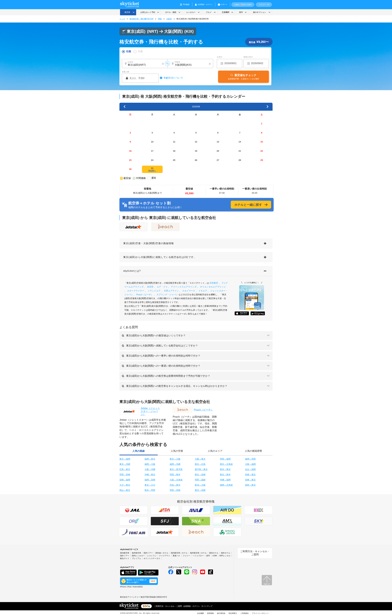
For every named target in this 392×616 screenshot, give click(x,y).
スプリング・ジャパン (167, 294)
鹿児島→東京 (201, 469)
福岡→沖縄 (175, 464)
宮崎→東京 (250, 480)
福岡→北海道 (226, 485)
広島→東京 (124, 469)
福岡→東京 (150, 459)
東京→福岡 (124, 459)
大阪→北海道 (176, 480)
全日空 (150, 286)
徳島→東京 (250, 485)
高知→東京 (175, 485)
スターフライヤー (135, 290)
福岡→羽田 (250, 459)
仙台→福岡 (250, 469)
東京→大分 (150, 485)
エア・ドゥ (162, 286)
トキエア (202, 290)
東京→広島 (200, 464)
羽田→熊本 (175, 474)
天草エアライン (171, 290)
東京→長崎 (200, 474)
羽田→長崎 (124, 474)
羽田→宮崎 (175, 490)
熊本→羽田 (150, 490)
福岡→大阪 (150, 464)
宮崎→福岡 (124, 480)
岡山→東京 (124, 490)
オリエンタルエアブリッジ (213, 286)
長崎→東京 (250, 474)
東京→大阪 (175, 459)
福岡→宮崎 (150, 480)
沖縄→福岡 (225, 480)
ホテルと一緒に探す (248, 204)
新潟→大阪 (200, 485)
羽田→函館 (200, 480)
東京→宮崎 (200, 490)
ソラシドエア (154, 290)
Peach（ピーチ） (144, 294)
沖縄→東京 (150, 474)
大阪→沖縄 (150, 469)
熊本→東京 (225, 469)
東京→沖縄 (124, 464)
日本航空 (213, 283)
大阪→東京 (200, 459)
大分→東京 (124, 485)
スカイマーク (188, 290)
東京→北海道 (226, 464)
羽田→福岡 (225, 459)
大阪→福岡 (250, 464)
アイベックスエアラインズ (184, 286)
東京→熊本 (225, 474)
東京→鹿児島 (176, 469)
